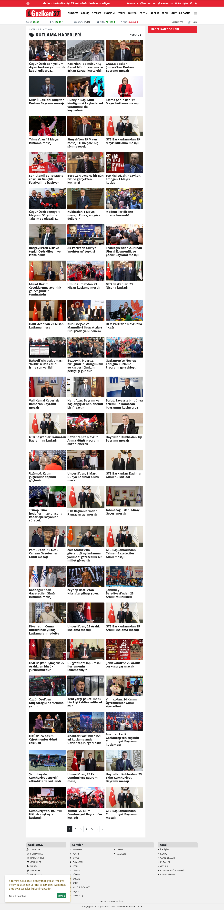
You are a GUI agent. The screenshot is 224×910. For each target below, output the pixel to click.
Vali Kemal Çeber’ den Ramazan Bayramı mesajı (45, 404)
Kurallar (165, 862)
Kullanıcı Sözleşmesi (172, 870)
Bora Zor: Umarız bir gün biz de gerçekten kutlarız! (85, 179)
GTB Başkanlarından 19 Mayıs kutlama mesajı (123, 141)
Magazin (121, 853)
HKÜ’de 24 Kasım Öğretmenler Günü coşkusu (43, 739)
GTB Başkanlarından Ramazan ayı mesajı (82, 512)
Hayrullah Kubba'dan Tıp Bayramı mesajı (124, 438)
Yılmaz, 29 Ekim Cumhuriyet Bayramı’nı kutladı (84, 814)
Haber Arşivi (37, 857)
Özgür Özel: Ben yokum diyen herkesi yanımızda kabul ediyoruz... (47, 67)
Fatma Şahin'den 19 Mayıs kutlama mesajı (122, 101)
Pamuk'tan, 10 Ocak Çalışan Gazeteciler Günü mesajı (43, 553)
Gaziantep (177, 22)
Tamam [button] (62, 895)
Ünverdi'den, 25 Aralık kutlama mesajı (83, 628)
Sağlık (155, 13)
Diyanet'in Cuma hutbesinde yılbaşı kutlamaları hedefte (44, 630)
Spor (165, 13)
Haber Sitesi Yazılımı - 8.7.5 (129, 906)
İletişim (182, 3)
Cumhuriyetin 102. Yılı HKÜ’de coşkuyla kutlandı (45, 814)
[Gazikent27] (43, 13)
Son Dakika (36, 853)
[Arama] (191, 3)
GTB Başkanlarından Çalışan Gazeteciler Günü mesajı (121, 553)
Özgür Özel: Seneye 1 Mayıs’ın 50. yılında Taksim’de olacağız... (44, 215)
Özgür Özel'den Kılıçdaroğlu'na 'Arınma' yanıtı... (46, 703)
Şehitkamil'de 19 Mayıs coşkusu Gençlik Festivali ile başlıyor (46, 179)
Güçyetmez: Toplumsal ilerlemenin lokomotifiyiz (84, 666)
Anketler (35, 870)
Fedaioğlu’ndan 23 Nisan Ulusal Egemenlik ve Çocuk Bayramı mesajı (124, 251)
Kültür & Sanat (180, 13)
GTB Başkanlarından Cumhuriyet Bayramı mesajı (121, 814)
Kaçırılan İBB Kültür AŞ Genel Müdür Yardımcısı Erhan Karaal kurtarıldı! (85, 67)
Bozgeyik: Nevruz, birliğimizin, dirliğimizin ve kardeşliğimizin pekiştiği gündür (85, 366)
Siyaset (96, 13)
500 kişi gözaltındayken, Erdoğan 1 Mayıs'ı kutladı (123, 179)
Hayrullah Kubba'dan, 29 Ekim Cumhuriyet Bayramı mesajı (124, 777)
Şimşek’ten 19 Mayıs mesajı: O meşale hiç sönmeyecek (82, 143)
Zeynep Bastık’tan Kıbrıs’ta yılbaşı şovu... (83, 591)
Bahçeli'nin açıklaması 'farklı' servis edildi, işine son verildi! (46, 364)
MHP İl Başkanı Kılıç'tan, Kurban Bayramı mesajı (47, 101)
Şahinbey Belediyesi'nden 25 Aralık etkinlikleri (119, 593)
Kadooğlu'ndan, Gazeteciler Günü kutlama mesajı (42, 593)
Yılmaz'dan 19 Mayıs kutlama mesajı (44, 141)
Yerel (121, 13)
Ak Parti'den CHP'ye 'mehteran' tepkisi (81, 249)
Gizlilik (164, 866)
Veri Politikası (168, 874)
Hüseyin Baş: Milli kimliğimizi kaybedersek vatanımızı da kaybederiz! (85, 105)
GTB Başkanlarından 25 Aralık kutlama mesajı (123, 628)
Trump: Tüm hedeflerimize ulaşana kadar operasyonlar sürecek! (45, 515)
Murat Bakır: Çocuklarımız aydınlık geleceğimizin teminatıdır (45, 289)
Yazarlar (166, 3)
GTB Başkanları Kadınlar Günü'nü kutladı (124, 475)
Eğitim (144, 13)
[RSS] (196, 3)
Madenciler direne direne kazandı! (119, 213)
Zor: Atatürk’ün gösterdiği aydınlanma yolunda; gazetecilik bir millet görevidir (84, 555)
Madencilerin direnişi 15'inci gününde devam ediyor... (77, 3)
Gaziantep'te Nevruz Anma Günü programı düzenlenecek (83, 440)
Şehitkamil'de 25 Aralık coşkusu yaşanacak (123, 664)
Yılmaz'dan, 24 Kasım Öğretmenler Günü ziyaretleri (121, 703)
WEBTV (133, 3)
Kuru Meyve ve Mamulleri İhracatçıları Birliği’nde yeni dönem (84, 327)
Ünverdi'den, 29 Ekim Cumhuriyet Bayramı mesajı (82, 777)
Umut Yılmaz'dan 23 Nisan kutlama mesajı (83, 285)
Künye (163, 853)
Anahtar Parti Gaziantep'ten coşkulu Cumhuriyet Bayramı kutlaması (122, 739)
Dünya (132, 13)
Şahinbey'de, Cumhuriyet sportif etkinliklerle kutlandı (45, 777)
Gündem (73, 13)
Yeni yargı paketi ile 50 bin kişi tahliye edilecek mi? (85, 702)
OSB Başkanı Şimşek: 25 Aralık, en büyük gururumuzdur (46, 666)
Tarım (119, 849)
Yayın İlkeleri (167, 857)
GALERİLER (149, 3)
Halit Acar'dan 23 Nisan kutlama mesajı (46, 325)
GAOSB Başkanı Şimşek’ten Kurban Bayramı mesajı (120, 67)
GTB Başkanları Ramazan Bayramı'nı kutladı (47, 438)
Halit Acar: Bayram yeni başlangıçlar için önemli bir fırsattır (85, 404)
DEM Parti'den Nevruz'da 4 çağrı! (124, 325)
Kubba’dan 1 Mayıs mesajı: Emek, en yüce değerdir (83, 215)
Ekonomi (109, 13)
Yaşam (76, 891)
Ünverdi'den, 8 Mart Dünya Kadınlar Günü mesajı (83, 477)
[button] (194, 13)
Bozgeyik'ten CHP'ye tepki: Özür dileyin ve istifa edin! (45, 251)
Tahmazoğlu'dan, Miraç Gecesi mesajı (123, 511)
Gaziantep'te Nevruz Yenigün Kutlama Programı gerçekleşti (121, 364)
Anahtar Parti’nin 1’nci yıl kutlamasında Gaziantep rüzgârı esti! (84, 739)
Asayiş (85, 13)
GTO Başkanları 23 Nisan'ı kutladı (119, 285)
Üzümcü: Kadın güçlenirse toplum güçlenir (42, 477)
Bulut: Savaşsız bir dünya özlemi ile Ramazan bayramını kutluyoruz (124, 404)
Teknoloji (77, 895)
